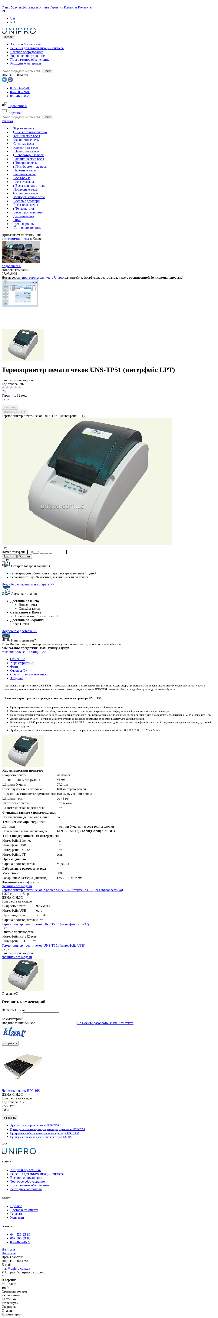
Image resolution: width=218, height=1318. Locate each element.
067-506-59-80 (20, 92)
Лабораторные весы (29, 155)
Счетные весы (23, 143)
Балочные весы (24, 174)
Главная (7, 121)
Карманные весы (25, 147)
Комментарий (12, 1019)
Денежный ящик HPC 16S (21, 1090)
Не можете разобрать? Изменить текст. (105, 1023)
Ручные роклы (23, 224)
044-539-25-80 (20, 88)
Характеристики (22, 663)
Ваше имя (9, 1010)
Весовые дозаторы (26, 201)
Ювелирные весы (26, 151)
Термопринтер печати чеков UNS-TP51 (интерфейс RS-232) (45, 924)
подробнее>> (11, 266)
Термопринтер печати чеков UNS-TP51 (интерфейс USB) (43, 945)
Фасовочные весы (26, 140)
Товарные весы (25, 162)
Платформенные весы (30, 166)
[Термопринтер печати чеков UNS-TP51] (23, 359)
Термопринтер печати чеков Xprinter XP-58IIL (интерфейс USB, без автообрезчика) (62, 890)
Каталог (8, 36)
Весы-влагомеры (25, 204)
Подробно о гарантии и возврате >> (28, 584)
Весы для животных (29, 185)
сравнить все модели (17, 886)
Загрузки (16, 678)
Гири (17, 220)
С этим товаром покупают (29, 674)
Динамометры (23, 216)
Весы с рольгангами (28, 212)
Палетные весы (24, 170)
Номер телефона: (14, 552)
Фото (14, 666)
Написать (9, 1249)
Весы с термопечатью (30, 132)
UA (12, 18)
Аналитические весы (28, 159)
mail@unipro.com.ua (16, 1268)
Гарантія (16, 1214)
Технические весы (26, 136)
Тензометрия (24, 208)
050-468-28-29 (20, 96)
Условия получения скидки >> (24, 652)
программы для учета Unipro (43, 277)
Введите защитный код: (19, 1023)
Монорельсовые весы (29, 197)
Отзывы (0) (18, 670)
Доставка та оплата (24, 1210)
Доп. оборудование (27, 227)
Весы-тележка (23, 182)
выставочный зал (15, 238)
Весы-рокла (21, 178)
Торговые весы (24, 128)
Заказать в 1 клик (14, 411)
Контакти (17, 1217)
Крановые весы (26, 193)
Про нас (16, 1206)
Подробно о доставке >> (19, 631)
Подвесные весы (25, 189)
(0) (4, 391)
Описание (17, 659)
